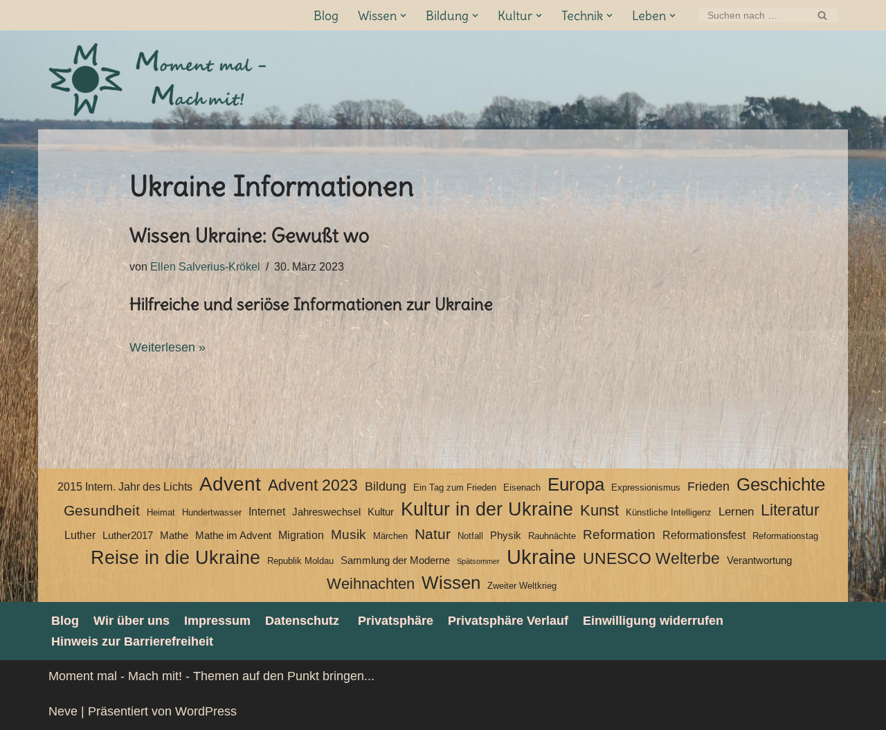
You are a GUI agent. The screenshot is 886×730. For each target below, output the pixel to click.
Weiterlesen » (167, 347)
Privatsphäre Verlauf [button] (508, 621)
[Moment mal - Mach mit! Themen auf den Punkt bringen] (159, 80)
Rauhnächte (552, 536)
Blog (326, 16)
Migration (301, 535)
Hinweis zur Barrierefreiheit (132, 641)
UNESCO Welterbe (651, 558)
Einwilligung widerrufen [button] (653, 621)
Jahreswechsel (326, 512)
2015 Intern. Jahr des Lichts (124, 487)
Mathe (174, 535)
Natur (433, 534)
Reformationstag (785, 536)
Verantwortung (759, 560)
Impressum (217, 621)
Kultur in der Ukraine (487, 509)
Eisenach (522, 487)
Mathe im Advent (233, 535)
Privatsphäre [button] (395, 621)
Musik (348, 534)
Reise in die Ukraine (175, 557)
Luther (80, 535)
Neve (63, 711)
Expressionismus (645, 487)
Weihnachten (371, 583)
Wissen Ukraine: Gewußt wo (249, 235)
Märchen (390, 536)
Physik (505, 535)
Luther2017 (127, 535)
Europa (576, 484)
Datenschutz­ (302, 621)
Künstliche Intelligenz (669, 512)
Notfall (470, 536)
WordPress (206, 711)
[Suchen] (822, 15)
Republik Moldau (300, 561)
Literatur (790, 510)
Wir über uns (131, 621)
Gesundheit (102, 510)
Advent (230, 484)
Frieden (708, 486)
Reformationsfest (703, 535)
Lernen (736, 511)
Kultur (381, 512)
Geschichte (780, 484)
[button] (403, 15)
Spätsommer (478, 561)
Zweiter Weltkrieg (522, 586)
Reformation (619, 534)
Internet (266, 512)
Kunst (599, 510)
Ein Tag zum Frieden (454, 487)
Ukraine (541, 557)
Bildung (385, 486)
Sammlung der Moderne (395, 560)
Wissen (451, 582)
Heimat (161, 512)
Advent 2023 (313, 485)
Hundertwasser (212, 512)
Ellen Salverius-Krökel (205, 266)
